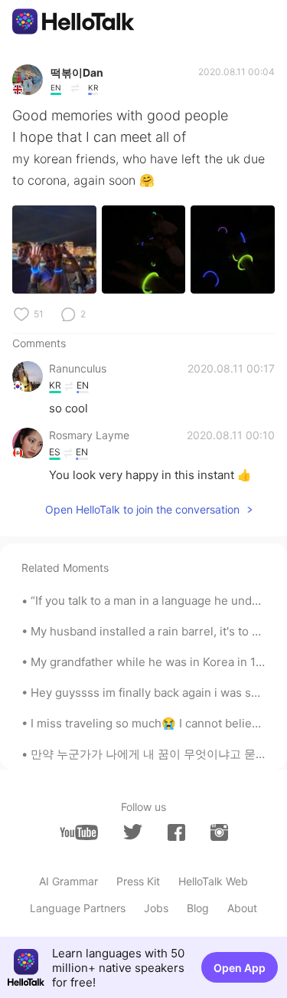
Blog (198, 907)
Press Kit (138, 881)
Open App (240, 967)
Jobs (156, 907)
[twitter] (132, 832)
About (242, 907)
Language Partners (78, 907)
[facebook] (176, 832)
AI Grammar (68, 881)
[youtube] (79, 832)
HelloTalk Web (213, 881)
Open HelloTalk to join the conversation (142, 509)
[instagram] (219, 832)
